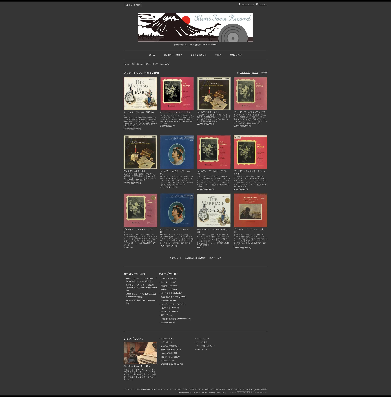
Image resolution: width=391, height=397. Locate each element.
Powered (233, 392)
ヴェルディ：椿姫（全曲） (135, 171)
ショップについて (199, 55)
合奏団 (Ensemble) (169, 300)
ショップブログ (167, 361)
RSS (198, 350)
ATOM (204, 350)
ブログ (218, 55)
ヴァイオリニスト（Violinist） (173, 304)
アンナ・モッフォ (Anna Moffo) (158, 64)
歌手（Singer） (138, 64)
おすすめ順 (245, 72)
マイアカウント (247, 4)
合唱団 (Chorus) (168, 322)
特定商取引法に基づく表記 (172, 364)
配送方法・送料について (171, 350)
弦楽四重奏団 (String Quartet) (173, 297)
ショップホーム (167, 338)
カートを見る (201, 342)
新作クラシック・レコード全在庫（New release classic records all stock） (141, 287)
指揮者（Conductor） (170, 289)
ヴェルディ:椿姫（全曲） (208, 112)
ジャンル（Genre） (169, 278)
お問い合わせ (236, 55)
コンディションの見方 (170, 357)
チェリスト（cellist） (170, 311)
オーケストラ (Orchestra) (171, 293)
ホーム (152, 55)
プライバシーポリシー (205, 346)
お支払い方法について (170, 346)
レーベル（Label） (169, 282)
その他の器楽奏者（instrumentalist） (176, 319)
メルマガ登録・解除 (169, 353)
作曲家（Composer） (170, 286)
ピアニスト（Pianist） (170, 308)
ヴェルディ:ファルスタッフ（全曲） (176, 112)
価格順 (255, 72)
